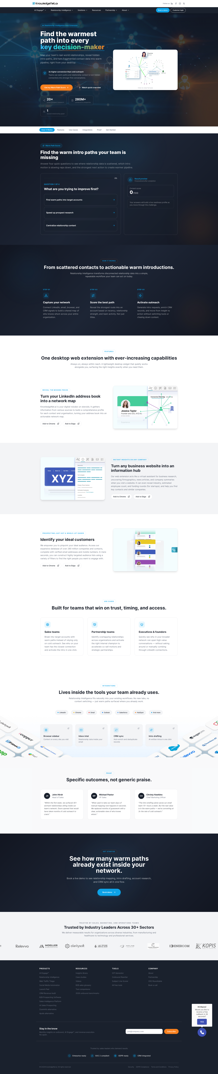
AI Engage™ (39, 10)
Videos (78, 981)
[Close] (212, 1004)
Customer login (178, 10)
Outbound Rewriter (120, 977)
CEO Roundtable (155, 981)
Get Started (111, 130)
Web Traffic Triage (46, 981)
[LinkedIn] (172, 3)
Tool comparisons (83, 989)
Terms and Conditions (158, 1067)
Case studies (81, 977)
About (124, 10)
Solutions (81, 10)
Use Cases (73, 130)
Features (60, 130)
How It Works (47, 130)
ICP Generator (118, 973)
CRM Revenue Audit (47, 993)
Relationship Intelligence (61, 10)
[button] (202, 1032)
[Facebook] (176, 3)
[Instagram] (180, 3)
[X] (184, 3)
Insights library (82, 973)
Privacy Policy (173, 1067)
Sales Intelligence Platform (50, 1001)
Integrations (87, 130)
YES (202, 1022)
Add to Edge (70, 424)
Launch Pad (44, 989)
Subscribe (171, 1031)
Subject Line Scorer (120, 981)
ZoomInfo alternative (47, 1009)
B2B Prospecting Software (50, 997)
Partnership (110, 10)
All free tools (117, 985)
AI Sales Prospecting (47, 1005)
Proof (99, 130)
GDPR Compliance (142, 1067)
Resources (96, 10)
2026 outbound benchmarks (87, 993)
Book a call (152, 985)
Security (131, 1067)
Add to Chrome (49, 424)
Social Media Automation (49, 985)
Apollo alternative (46, 1013)
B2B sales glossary (83, 985)
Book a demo (163, 10)
